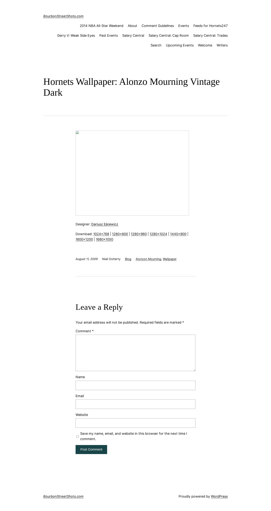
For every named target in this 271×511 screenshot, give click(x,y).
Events (183, 26)
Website (82, 415)
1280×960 (139, 234)
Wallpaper (170, 259)
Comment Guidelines (158, 26)
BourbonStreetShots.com (63, 16)
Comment (85, 331)
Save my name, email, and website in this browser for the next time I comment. (133, 436)
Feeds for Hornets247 (210, 26)
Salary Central (133, 35)
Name (80, 377)
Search (156, 45)
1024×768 (101, 234)
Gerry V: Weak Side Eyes (76, 35)
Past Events (108, 35)
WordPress (219, 496)
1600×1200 (84, 239)
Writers (222, 45)
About (132, 26)
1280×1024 (158, 234)
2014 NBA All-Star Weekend (101, 26)
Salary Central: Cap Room (169, 35)
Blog (128, 259)
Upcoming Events (180, 45)
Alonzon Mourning (148, 259)
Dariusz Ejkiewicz (104, 224)
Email (80, 396)
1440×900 (178, 234)
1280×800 (120, 234)
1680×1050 (104, 239)
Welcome (205, 45)
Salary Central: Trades (210, 35)
